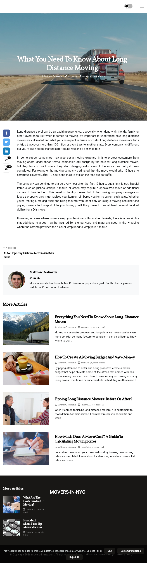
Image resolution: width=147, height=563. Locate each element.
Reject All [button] (74, 557)
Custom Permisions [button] (131, 551)
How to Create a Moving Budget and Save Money (95, 357)
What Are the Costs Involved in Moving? (33, 501)
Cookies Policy (94, 551)
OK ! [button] (110, 551)
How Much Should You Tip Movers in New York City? (32, 524)
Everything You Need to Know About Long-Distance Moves (97, 319)
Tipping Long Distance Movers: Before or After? (94, 399)
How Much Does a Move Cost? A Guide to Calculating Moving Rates (89, 439)
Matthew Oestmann (53, 76)
